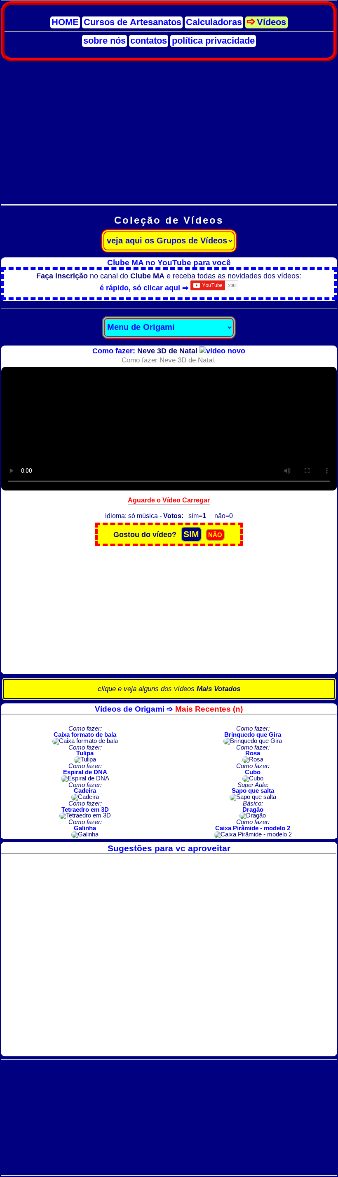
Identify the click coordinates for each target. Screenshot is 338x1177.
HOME (65, 22)
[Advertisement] (169, 128)
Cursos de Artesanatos (132, 22)
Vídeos (271, 22)
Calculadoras (214, 22)
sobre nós (104, 41)
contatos (148, 41)
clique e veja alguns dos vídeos (169, 689)
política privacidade (213, 41)
